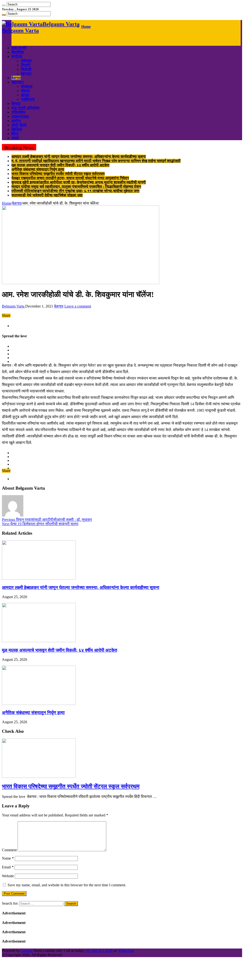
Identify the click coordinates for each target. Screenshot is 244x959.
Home (86, 27)
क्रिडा (15, 104)
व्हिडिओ (16, 129)
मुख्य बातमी (18, 48)
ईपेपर (15, 134)
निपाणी (25, 65)
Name (8, 858)
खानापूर (26, 74)
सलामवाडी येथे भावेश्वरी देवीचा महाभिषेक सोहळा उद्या (47, 195)
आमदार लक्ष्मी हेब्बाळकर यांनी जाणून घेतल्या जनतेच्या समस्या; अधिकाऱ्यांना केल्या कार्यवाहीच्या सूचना (78, 156)
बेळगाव (16, 78)
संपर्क (15, 138)
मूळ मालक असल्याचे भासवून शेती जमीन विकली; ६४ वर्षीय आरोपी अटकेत (60, 165)
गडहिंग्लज (28, 99)
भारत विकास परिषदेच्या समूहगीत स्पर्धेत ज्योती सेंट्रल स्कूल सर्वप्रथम (58, 174)
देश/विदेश (17, 52)
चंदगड (25, 91)
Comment (9, 850)
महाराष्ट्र (17, 82)
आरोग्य (16, 121)
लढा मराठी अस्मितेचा (25, 108)
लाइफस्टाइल (20, 116)
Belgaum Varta (13, 306)
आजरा (25, 95)
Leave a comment (77, 306)
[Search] (4, 5)
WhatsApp (126, 951)
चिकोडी (26, 69)
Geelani (27, 951)
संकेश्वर (26, 61)
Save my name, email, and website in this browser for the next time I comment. (67, 885)
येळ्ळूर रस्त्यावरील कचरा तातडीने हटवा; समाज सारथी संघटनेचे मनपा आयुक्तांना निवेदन (70, 178)
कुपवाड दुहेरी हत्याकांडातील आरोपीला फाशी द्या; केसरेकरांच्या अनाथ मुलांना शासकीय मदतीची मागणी (78, 182)
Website (8, 876)
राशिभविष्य (18, 112)
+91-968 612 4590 (99, 951)
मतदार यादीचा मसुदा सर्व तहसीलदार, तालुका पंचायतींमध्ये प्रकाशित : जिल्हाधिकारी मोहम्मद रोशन (76, 187)
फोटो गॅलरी (18, 125)
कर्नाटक (16, 56)
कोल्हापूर (26, 86)
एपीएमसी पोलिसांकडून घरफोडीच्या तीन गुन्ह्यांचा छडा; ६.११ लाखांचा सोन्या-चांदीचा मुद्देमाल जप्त (75, 191)
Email (8, 867)
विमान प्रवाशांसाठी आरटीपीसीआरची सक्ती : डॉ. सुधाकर (47, 520)
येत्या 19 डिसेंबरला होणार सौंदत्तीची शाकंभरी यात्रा (40, 524)
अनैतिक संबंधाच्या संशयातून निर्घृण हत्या (37, 169)
